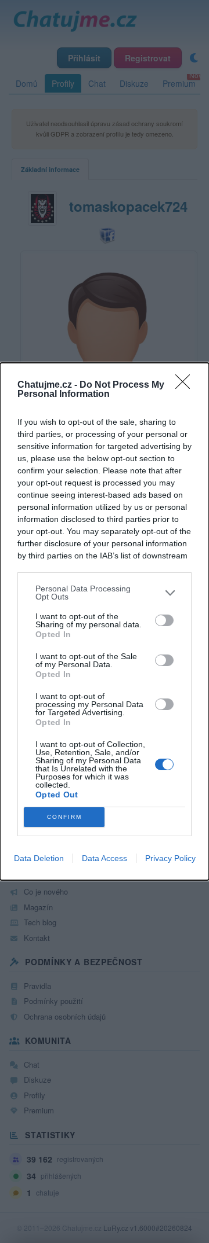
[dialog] (104, 621)
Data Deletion (39, 858)
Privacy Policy (170, 858)
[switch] (164, 620)
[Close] (186, 385)
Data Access (104, 858)
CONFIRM (64, 817)
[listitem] (104, 592)
